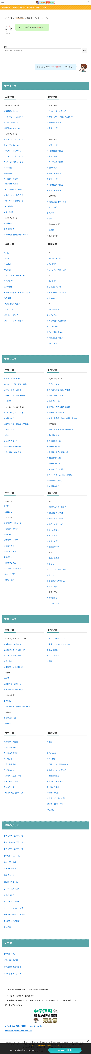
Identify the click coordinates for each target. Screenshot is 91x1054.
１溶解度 (50, 230)
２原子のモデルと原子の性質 (58, 390)
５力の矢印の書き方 (55, 332)
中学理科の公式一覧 (12, 856)
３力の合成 (51, 753)
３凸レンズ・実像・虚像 (56, 270)
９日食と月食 (9, 787)
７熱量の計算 (52, 541)
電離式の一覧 (9, 875)
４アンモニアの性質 (55, 162)
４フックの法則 (53, 326)
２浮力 (49, 747)
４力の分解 (51, 759)
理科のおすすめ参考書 (12, 974)
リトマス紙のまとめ (12, 889)
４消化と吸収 (9, 429)
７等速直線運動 (53, 776)
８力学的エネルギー (55, 781)
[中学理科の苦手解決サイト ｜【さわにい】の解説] (45, 2)
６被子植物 (8, 168)
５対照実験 (8, 401)
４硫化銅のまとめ (54, 446)
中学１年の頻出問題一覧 (13, 836)
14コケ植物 (8, 212)
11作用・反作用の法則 (56, 798)
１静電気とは (52, 598)
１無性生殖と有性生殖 (12, 644)
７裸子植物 (8, 173)
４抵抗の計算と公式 (55, 524)
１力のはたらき (53, 309)
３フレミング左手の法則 (56, 569)
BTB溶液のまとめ (11, 882)
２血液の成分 (9, 418)
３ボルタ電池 (52, 650)
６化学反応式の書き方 (56, 413)
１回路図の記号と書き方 (56, 507)
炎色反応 (7, 927)
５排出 (6, 435)
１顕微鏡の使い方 (11, 111)
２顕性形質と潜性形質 (12, 684)
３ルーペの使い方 (11, 122)
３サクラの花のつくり (12, 151)
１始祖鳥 (7, 701)
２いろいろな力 (53, 315)
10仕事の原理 (52, 793)
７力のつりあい (53, 343)
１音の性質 (51, 281)
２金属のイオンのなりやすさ (58, 644)
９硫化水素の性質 (54, 190)
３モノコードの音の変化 (56, 292)
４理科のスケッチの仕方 (13, 128)
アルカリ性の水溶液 (12, 901)
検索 (5, 47)
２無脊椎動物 (9, 229)
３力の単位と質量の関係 (56, 321)
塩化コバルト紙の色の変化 (14, 914)
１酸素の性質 (52, 145)
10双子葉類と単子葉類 (13, 189)
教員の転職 (56, 1042)
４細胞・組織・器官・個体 (14, 395)
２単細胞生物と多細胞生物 (14, 650)
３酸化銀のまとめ (54, 441)
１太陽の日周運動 (11, 742)
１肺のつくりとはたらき (13, 413)
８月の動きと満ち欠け (12, 781)
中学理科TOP (10, 1042)
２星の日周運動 (10, 747)
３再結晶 (50, 213)
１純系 (6, 678)
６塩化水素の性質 (54, 173)
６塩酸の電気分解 (54, 458)
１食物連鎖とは (10, 718)
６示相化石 (8, 281)
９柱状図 (7, 298)
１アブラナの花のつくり (13, 139)
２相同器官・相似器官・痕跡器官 (17, 707)
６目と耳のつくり (11, 441)
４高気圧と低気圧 (11, 540)
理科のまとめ (46, 1042)
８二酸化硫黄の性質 (55, 185)
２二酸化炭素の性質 (55, 151)
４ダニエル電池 (53, 656)
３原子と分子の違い (55, 395)
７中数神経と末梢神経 (12, 446)
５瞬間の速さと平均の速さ (57, 764)
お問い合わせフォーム (77, 1042)
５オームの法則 (53, 530)
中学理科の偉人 (10, 954)
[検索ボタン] (88, 2)
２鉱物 (6, 258)
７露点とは (8, 557)
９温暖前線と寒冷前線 (12, 568)
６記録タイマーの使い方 (56, 770)
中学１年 (20, 1042)
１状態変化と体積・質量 (56, 202)
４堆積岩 (7, 270)
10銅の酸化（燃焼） (55, 480)
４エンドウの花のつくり (13, 156)
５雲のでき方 (9, 546)
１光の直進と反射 (54, 258)
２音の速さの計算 (54, 287)
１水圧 (49, 742)
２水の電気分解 (53, 435)
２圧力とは (8, 512)
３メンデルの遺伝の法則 (13, 689)
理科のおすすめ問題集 (12, 967)
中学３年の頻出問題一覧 (13, 849)
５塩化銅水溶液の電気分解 (57, 452)
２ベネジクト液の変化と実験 (15, 384)
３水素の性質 (52, 156)
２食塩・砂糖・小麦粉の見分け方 (60, 117)
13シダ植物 (8, 206)
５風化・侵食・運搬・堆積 (14, 275)
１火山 (6, 253)
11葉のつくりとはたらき (13, 195)
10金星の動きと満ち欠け (13, 793)
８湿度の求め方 (10, 563)
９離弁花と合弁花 (11, 184)
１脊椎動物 (8, 223)
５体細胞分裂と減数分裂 (13, 667)
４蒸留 (49, 219)
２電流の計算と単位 (55, 513)
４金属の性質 (52, 128)
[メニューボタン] (2, 2)
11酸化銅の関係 (53, 486)
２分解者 (7, 723)
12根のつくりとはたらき (13, 201)
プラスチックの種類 (12, 921)
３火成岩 (7, 264)
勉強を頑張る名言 (11, 960)
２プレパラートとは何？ (13, 117)
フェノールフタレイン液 (13, 908)
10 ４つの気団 (9, 574)
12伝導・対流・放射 (55, 804)
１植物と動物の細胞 (12, 379)
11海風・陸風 (9, 580)
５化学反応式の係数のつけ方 (58, 407)
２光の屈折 (51, 264)
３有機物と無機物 (54, 122)
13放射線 (50, 810)
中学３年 (36, 1042)
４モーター (51, 575)
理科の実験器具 (10, 862)
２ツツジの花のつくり (12, 145)
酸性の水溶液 (9, 895)
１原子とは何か (53, 384)
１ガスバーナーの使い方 (56, 111)
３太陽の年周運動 (11, 753)
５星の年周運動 (10, 764)
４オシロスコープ (54, 298)
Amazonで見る (64, 1050)
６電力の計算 (52, 535)
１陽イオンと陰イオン (56, 638)
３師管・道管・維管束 (12, 390)
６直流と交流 (52, 586)
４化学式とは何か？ (55, 401)
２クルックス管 (53, 603)
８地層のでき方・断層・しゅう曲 (17, 292)
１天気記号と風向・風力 (13, 523)
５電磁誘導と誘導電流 (56, 581)
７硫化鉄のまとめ (54, 463)
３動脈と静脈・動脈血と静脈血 (16, 424)
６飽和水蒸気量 (10, 551)
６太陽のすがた (10, 770)
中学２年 (28, 1042)
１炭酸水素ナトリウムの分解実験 (60, 429)
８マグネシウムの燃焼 (56, 469)
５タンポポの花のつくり (13, 162)
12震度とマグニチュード (13, 315)
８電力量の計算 (53, 547)
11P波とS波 (8, 309)
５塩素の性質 (52, 168)
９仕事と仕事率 (53, 787)
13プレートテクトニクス (13, 321)
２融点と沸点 (52, 207)
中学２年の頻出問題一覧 (13, 842)
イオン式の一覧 (10, 868)
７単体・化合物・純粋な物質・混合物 (62, 418)
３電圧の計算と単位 (55, 518)
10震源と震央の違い (12, 304)
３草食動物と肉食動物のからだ (16, 235)
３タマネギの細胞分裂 (12, 656)
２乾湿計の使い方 (11, 529)
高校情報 (65, 1042)
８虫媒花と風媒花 (11, 179)
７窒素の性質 (52, 179)
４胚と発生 (8, 661)
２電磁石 (50, 564)
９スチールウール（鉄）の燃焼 (59, 475)
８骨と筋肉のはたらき (12, 452)
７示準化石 (8, 287)
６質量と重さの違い (55, 338)
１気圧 (6, 506)
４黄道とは (8, 759)
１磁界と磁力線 (53, 558)
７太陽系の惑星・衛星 (12, 776)
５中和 (49, 661)
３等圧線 (7, 534)
